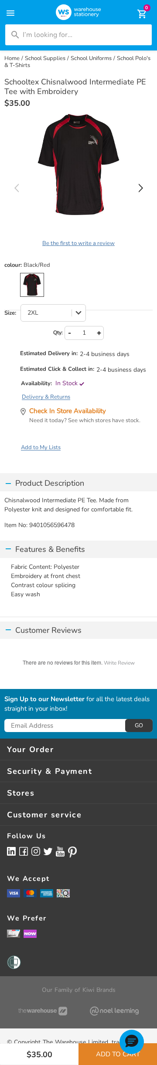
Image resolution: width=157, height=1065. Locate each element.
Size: (10, 313)
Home (12, 58)
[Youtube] (60, 852)
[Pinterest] (72, 852)
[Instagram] (35, 851)
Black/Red (32, 285)
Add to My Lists (41, 447)
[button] (131, 1042)
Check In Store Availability (67, 411)
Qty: (58, 332)
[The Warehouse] (42, 1011)
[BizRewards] (13, 933)
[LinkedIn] (11, 851)
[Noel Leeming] (114, 1011)
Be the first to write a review (78, 243)
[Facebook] (23, 851)
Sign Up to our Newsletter (44, 699)
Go (139, 725)
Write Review (119, 662)
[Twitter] (48, 851)
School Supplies (45, 58)
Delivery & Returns (46, 397)
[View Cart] (136, 14)
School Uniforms (91, 58)
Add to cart (118, 1054)
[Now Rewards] (30, 933)
